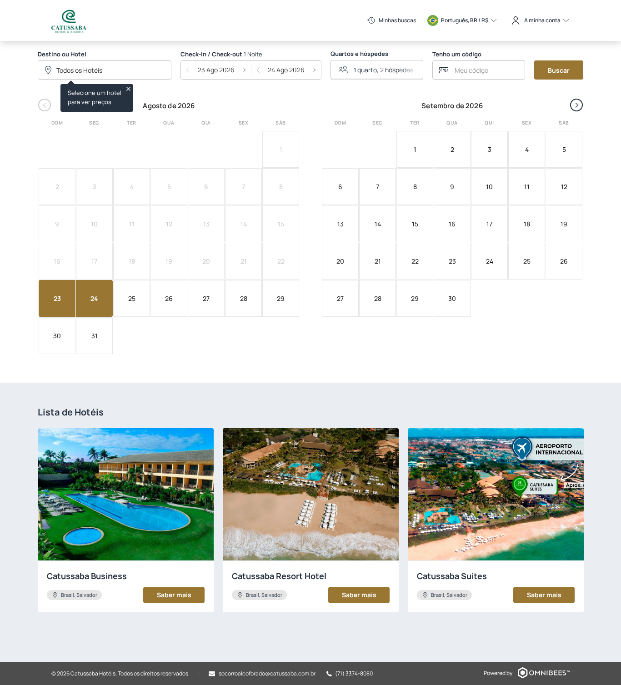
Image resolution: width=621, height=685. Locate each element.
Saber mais (174, 594)
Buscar (559, 70)
